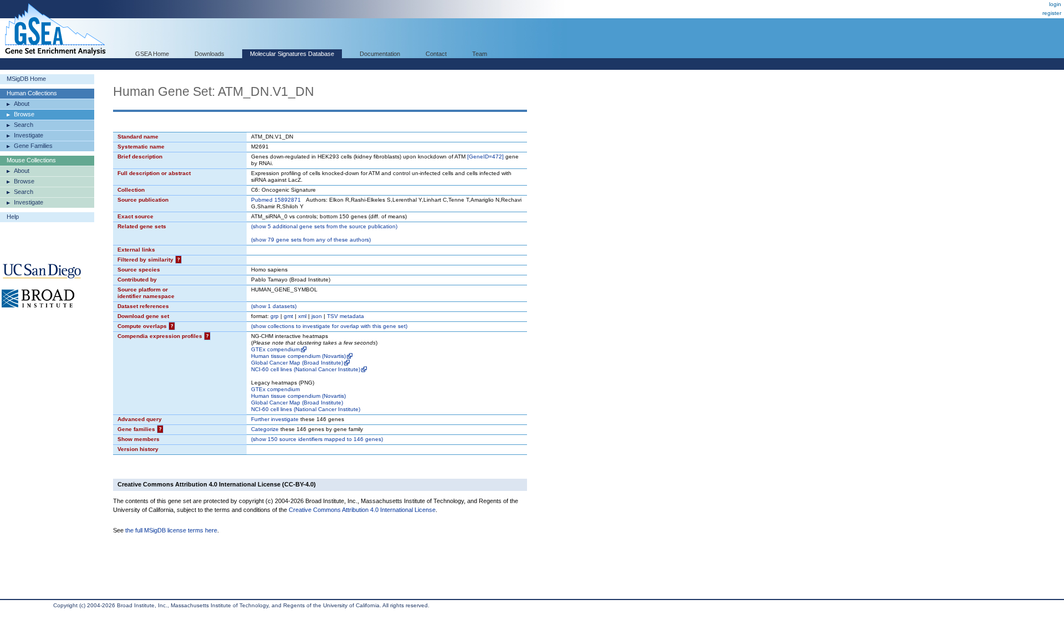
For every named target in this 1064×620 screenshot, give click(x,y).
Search (23, 124)
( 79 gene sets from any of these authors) (311, 240)
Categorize (265, 429)
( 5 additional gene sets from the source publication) (324, 226)
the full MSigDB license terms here (171, 530)
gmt (288, 316)
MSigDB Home (26, 78)
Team (479, 53)
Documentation (380, 53)
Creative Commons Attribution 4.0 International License (362, 509)
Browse (24, 114)
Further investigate (275, 419)
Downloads (209, 53)
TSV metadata (345, 316)
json (316, 316)
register (1051, 13)
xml (302, 316)
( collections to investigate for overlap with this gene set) (329, 326)
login (1055, 4)
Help (13, 216)
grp (274, 316)
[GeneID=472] (485, 156)
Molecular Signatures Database (292, 53)
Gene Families (33, 145)
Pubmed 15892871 (276, 200)
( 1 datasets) (273, 306)
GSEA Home (152, 53)
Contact (436, 53)
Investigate (28, 135)
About (21, 103)
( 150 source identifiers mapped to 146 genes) (317, 439)
